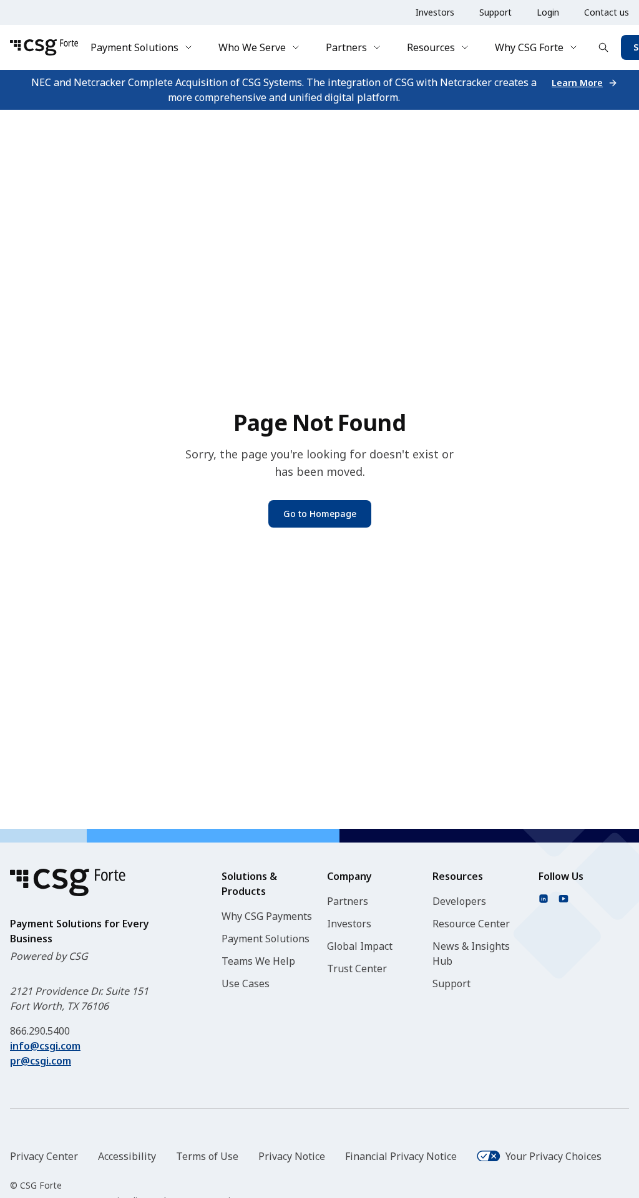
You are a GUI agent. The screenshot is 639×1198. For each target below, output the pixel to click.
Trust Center (357, 968)
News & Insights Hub (471, 953)
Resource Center (471, 923)
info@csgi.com (45, 1046)
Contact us (606, 12)
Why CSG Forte (529, 47)
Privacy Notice (291, 1156)
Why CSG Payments (267, 916)
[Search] (603, 47)
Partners (346, 47)
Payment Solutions (134, 47)
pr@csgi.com (40, 1061)
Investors (435, 12)
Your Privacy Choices (553, 1156)
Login (548, 12)
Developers (459, 901)
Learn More (577, 83)
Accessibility (127, 1156)
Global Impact (360, 946)
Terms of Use (207, 1156)
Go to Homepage (319, 513)
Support (495, 12)
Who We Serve (252, 47)
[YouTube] (563, 899)
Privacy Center (44, 1156)
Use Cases (246, 983)
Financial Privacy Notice (401, 1156)
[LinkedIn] (544, 899)
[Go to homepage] (44, 47)
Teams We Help (258, 961)
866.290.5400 (40, 1031)
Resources (431, 47)
